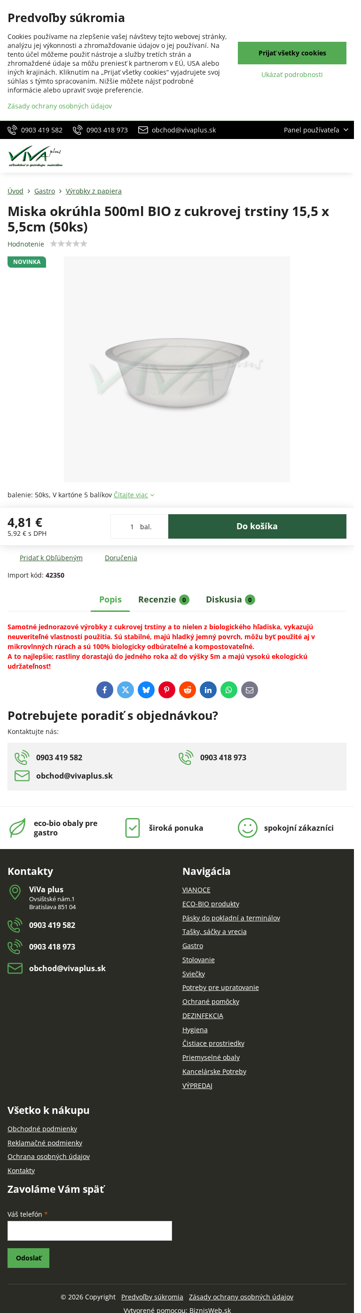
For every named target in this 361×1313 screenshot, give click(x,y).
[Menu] (342, 156)
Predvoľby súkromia (152, 1296)
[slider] (68, 243)
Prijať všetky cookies (292, 52)
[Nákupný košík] (320, 156)
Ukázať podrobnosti (292, 74)
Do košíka (257, 526)
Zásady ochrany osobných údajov (241, 1296)
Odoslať (28, 1257)
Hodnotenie (26, 243)
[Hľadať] (297, 156)
